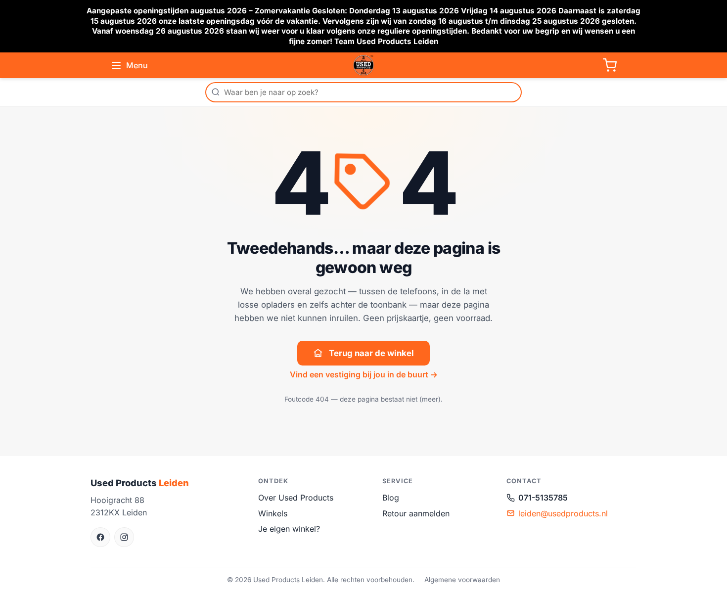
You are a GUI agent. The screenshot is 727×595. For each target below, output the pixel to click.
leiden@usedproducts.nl (563, 513)
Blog (390, 498)
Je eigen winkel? (289, 529)
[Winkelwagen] (610, 65)
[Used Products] (363, 65)
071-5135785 (543, 498)
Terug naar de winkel (371, 353)
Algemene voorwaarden (462, 580)
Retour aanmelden (416, 513)
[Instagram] (124, 537)
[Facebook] (100, 537)
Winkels (272, 513)
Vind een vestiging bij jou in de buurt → (364, 374)
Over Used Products (295, 498)
